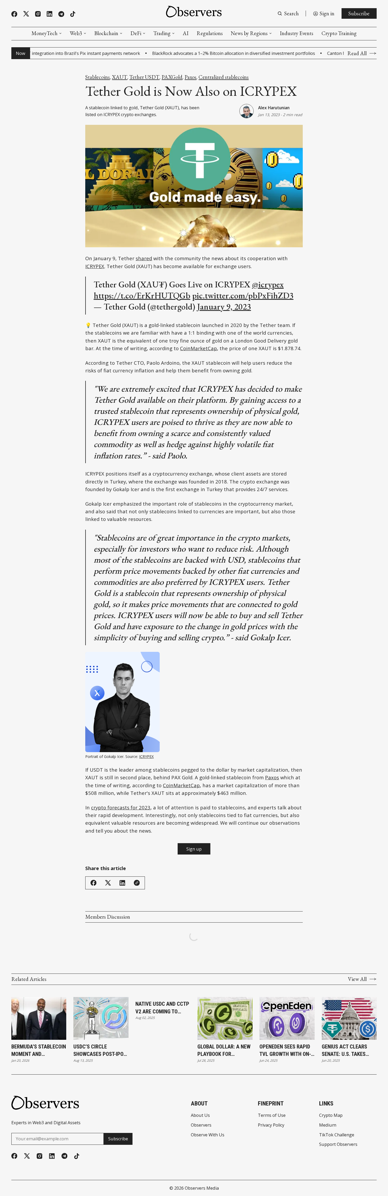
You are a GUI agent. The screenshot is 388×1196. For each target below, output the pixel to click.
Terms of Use (272, 1115)
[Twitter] (26, 14)
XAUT (119, 77)
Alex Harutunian (274, 108)
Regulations (210, 33)
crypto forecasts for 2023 (120, 807)
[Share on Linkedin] (122, 883)
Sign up (194, 849)
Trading (162, 33)
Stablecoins (97, 77)
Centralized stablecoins (223, 77)
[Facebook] (14, 14)
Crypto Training (339, 33)
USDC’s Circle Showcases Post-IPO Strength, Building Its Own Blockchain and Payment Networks (98, 1050)
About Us (200, 1115)
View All (357, 979)
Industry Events (296, 33)
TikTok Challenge (336, 1135)
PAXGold (172, 77)
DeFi (135, 33)
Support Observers (338, 1144)
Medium (327, 1125)
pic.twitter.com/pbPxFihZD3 (243, 295)
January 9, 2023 (224, 306)
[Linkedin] (49, 14)
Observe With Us (207, 1135)
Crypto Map (331, 1115)
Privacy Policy (271, 1125)
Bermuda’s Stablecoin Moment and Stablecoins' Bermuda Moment (38, 1050)
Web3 (76, 33)
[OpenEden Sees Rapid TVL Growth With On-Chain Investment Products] (287, 1018)
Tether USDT (144, 77)
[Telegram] (61, 14)
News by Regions (249, 33)
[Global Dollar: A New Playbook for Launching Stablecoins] (225, 1018)
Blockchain (106, 33)
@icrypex (268, 284)
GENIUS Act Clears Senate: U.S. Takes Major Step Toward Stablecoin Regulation (346, 1050)
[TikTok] (72, 14)
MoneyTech (44, 33)
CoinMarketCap (198, 348)
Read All (357, 53)
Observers (201, 1125)
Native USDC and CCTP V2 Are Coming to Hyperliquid (162, 1008)
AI (185, 33)
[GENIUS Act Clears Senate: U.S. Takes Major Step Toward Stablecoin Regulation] (349, 1018)
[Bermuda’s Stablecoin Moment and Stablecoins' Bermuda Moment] (39, 1018)
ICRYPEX (94, 266)
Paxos (190, 77)
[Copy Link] (137, 883)
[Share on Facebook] (93, 883)
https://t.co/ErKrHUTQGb (142, 295)
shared (144, 258)
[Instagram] (38, 14)
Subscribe (359, 13)
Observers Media (202, 1188)
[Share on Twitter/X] (108, 883)
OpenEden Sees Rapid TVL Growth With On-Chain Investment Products (285, 1050)
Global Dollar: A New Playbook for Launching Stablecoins (223, 1050)
